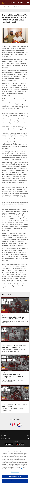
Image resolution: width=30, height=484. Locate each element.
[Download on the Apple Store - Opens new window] (9, 444)
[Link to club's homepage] (3, 2)
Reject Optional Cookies (15, 476)
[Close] (28, 449)
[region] (15, 465)
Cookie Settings (15, 472)
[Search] (25, 3)
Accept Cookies (15, 481)
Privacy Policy (19, 468)
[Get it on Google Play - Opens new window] (20, 445)
